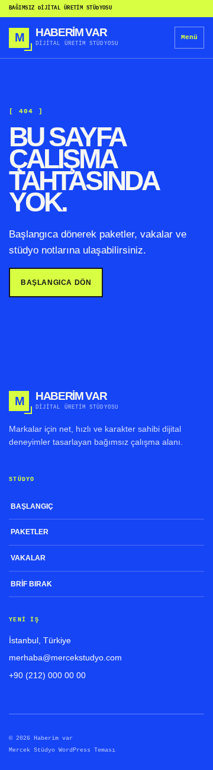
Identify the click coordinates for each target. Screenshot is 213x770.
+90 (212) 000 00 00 (47, 675)
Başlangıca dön (56, 282)
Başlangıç (32, 506)
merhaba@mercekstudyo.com (65, 657)
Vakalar (28, 558)
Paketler (30, 532)
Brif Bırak (31, 584)
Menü (189, 37)
